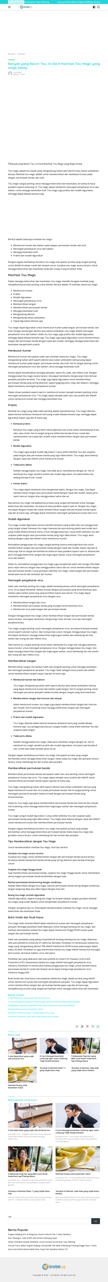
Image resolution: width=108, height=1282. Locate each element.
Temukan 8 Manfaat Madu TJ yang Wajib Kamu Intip (31, 1013)
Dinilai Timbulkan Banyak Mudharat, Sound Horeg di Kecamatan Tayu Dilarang (41, 1242)
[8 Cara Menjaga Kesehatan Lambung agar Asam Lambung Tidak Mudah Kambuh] (54, 1046)
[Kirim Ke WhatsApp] (98, 1026)
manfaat (11, 59)
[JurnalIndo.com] (25, 7)
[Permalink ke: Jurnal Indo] (10, 73)
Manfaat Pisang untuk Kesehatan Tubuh (25, 1009)
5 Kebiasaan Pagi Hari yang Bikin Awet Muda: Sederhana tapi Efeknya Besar (41, 1005)
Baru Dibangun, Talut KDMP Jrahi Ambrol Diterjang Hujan (32, 1238)
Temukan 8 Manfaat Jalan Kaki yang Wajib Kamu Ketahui (33, 1016)
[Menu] (10, 7)
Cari (9, 1216)
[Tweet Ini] (82, 1026)
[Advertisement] (54, 32)
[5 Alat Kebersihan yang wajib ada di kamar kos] (22, 1046)
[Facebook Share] (77, 1026)
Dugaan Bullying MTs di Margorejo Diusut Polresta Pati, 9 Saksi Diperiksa (39, 1234)
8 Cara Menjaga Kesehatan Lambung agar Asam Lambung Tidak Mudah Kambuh (44, 1002)
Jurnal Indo (17, 72)
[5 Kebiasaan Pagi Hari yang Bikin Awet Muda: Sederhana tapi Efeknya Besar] (85, 1046)
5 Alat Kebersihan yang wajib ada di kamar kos (29, 998)
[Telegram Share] (93, 1026)
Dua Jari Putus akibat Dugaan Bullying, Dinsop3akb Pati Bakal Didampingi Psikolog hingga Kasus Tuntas (52, 1245)
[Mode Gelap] (94, 7)
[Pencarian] (98, 7)
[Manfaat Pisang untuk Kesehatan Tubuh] (22, 1075)
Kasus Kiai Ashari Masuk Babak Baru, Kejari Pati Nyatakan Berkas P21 (38, 1249)
